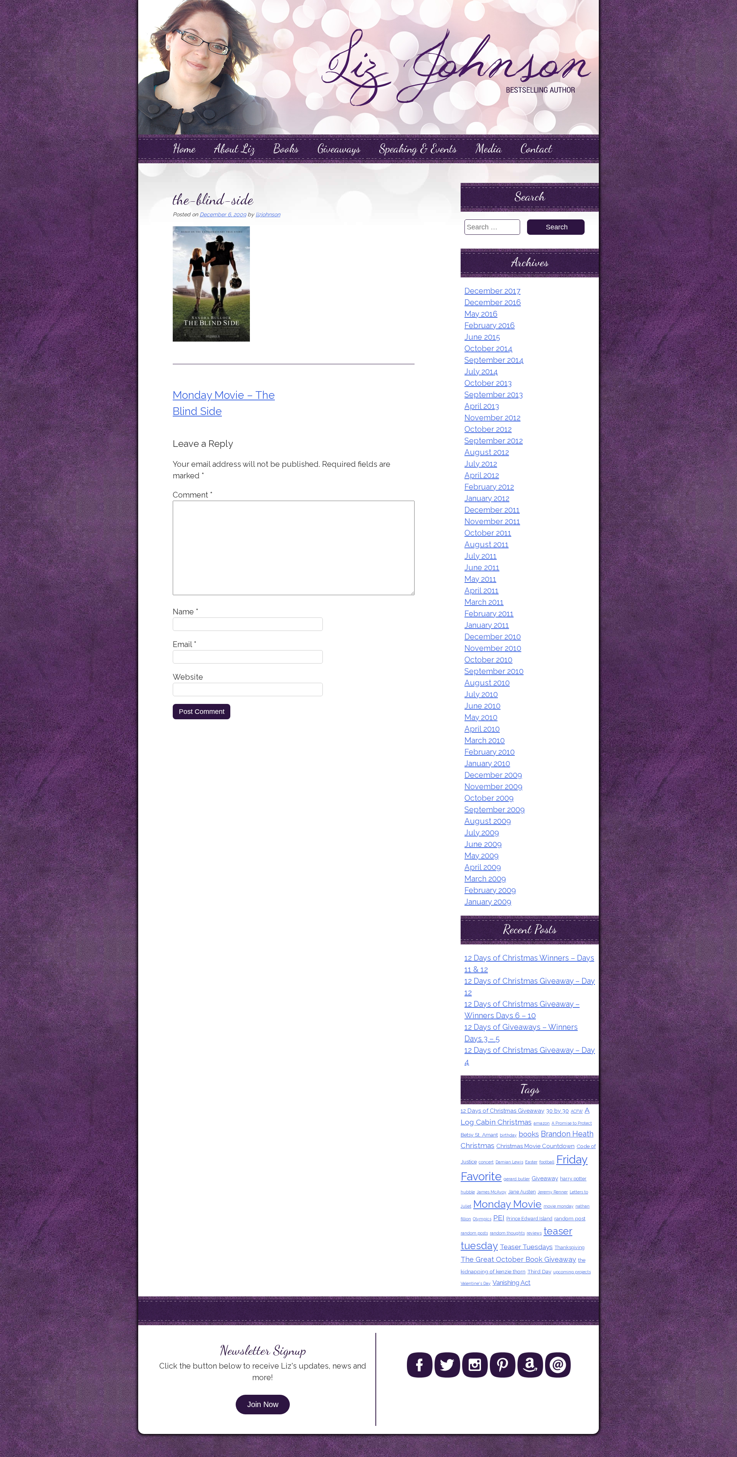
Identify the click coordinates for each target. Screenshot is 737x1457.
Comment (193, 494)
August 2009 (487, 821)
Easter (531, 1162)
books (529, 1134)
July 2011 (480, 556)
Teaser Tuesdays (526, 1247)
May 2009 (481, 855)
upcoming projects (572, 1271)
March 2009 (485, 878)
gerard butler (517, 1179)
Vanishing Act (511, 1282)
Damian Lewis (509, 1162)
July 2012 (480, 463)
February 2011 (489, 613)
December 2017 (492, 290)
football (546, 1162)
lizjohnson (268, 214)
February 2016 (489, 325)
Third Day (539, 1271)
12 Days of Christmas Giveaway (502, 1110)
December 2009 (493, 775)
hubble (468, 1192)
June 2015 (482, 337)
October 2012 (488, 429)
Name (185, 611)
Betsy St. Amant (479, 1135)
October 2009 (489, 798)
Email (185, 644)
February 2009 (490, 890)
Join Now (262, 1404)
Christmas (477, 1145)
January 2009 (487, 901)
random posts (474, 1233)
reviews (534, 1233)
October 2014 (488, 348)
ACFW (577, 1111)
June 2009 (483, 844)
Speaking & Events (418, 148)
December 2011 (492, 509)
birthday (508, 1135)
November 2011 (492, 521)
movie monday (558, 1206)
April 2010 (482, 728)
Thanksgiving (570, 1247)
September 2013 (493, 394)
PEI (498, 1217)
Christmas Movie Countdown (535, 1146)
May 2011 (480, 579)
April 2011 (481, 590)
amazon (542, 1123)
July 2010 (481, 694)
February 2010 (489, 752)
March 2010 (484, 740)
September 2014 (494, 360)
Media (489, 148)
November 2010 (492, 648)
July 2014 (481, 371)
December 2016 (492, 302)
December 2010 (492, 636)
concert (486, 1162)
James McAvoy (491, 1192)
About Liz (234, 148)
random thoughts (507, 1233)
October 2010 (488, 659)
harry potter (573, 1179)
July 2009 (481, 832)
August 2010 (487, 682)
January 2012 (486, 498)
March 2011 (484, 602)
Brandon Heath (567, 1133)
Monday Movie (507, 1204)
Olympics (482, 1218)
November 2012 (492, 417)
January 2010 (487, 763)
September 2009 (494, 809)
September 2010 (494, 671)
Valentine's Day (476, 1283)
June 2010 (482, 705)
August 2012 (486, 452)
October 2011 (487, 533)
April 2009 (482, 867)
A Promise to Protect (572, 1123)
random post (569, 1218)
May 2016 (480, 314)
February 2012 (489, 486)
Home (184, 148)
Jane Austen (522, 1192)
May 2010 (480, 717)
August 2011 (486, 544)
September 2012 (493, 440)
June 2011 (481, 567)
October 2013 (488, 383)
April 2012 (481, 475)
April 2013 (481, 406)
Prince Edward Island (529, 1218)
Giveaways (338, 148)
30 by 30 (557, 1110)
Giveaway (545, 1178)
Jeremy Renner (553, 1192)
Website (188, 677)
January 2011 (486, 625)
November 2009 (493, 786)
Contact (536, 148)
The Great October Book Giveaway (518, 1259)
